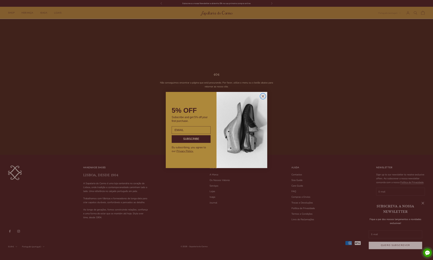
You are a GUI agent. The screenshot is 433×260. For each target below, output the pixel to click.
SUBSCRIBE (191, 138)
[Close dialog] (263, 96)
